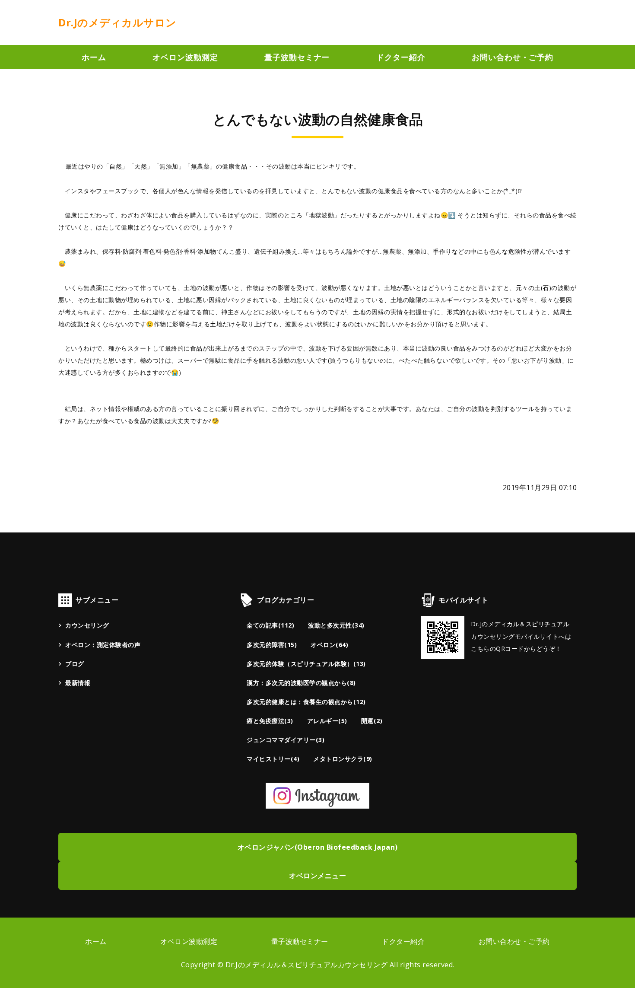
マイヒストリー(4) (273, 759)
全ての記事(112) (270, 625)
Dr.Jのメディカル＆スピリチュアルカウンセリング (306, 964)
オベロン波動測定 (185, 57)
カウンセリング (87, 625)
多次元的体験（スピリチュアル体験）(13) (306, 664)
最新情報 (77, 683)
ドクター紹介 (400, 57)
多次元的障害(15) (272, 645)
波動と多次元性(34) (336, 625)
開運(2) (372, 721)
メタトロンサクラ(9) (342, 759)
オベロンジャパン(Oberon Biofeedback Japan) (318, 847)
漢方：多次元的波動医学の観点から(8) (301, 683)
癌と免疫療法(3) (270, 721)
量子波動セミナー (297, 57)
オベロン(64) (329, 645)
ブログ (74, 664)
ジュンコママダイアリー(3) (285, 740)
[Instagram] (317, 801)
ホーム (94, 57)
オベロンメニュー (317, 875)
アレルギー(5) (327, 721)
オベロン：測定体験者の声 (102, 645)
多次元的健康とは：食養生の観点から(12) (306, 702)
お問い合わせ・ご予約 (512, 57)
